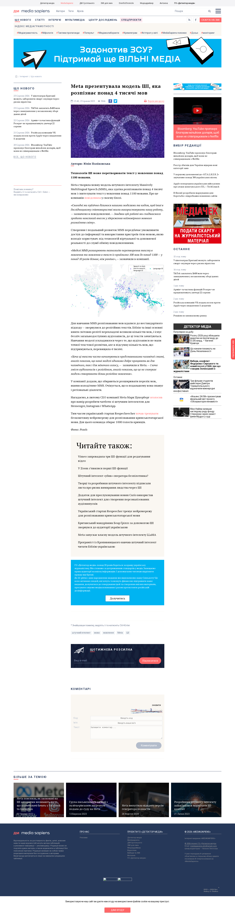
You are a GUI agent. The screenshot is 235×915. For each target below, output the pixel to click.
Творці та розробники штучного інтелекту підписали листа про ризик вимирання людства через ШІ (114, 485)
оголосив (156, 397)
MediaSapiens (67, 3)
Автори (60, 11)
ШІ (127, 632)
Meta (120, 632)
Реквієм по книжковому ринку (190, 315)
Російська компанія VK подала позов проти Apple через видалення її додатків (37, 135)
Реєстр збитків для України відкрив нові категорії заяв (195, 167)
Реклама (83, 838)
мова (97, 632)
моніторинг (209, 33)
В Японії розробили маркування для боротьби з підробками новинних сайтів (195, 194)
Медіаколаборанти (109, 33)
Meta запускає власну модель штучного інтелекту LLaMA (117, 535)
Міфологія (47, 33)
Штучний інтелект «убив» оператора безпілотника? (113, 476)
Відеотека (131, 850)
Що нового (23, 19)
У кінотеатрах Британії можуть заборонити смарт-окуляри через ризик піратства (36, 98)
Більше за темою (30, 777)
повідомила (92, 198)
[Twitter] (115, 101)
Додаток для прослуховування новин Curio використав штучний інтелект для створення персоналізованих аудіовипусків (115, 499)
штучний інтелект (81, 632)
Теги (71, 11)
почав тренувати (147, 413)
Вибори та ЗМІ (133, 853)
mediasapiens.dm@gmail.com (203, 846)
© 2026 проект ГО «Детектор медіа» (200, 843)
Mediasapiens (133, 840)
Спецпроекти (131, 19)
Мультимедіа (75, 19)
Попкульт (89, 33)
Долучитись (117, 598)
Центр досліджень (103, 19)
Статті (40, 19)
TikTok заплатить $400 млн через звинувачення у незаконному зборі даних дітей (37, 111)
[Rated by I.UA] (110, 880)
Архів (80, 11)
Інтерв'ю (54, 19)
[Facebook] (110, 101)
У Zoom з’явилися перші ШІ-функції (103, 468)
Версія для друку (156, 101)
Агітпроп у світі (150, 33)
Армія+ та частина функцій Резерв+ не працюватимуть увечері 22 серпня (37, 123)
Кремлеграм (130, 33)
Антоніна (164, 3)
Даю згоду (117, 910)
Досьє (194, 33)
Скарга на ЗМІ (210, 20)
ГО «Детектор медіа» (184, 3)
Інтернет (24, 76)
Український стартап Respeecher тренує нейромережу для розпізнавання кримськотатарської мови (115, 513)
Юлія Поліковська (97, 163)
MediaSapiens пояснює (175, 33)
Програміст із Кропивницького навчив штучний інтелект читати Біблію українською (117, 544)
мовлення (108, 632)
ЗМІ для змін (107, 3)
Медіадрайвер (146, 3)
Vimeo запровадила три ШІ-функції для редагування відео (114, 458)
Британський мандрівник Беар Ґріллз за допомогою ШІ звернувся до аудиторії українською (116, 525)
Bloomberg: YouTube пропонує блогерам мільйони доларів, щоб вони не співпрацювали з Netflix (37, 147)
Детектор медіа (47, 3)
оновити (156, 705)
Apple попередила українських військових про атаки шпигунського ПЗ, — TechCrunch (196, 185)
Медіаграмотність (28, 33)
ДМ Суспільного (87, 3)
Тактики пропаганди (68, 33)
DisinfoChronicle (126, 3)
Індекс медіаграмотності (34, 26)
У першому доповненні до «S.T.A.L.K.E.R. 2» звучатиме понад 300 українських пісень (196, 176)
